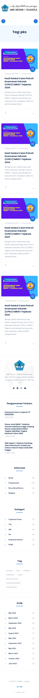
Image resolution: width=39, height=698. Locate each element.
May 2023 (12, 648)
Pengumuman (11, 52)
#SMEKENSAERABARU (13, 583)
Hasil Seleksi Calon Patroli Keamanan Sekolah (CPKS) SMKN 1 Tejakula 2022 (19, 310)
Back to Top (20, 692)
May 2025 (12, 628)
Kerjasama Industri (16, 540)
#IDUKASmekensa (12, 579)
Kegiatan (12, 493)
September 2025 (15, 623)
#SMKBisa (26, 570)
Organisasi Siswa (15, 519)
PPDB (11, 545)
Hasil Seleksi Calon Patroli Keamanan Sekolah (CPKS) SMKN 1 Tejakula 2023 (19, 232)
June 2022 (13, 664)
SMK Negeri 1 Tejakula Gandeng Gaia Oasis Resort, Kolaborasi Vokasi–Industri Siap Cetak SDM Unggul (18, 446)
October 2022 (14, 659)
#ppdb (20, 575)
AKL (10, 530)
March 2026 (13, 618)
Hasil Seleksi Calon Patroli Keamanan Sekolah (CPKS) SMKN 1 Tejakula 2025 (19, 83)
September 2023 (15, 643)
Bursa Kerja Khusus (16, 488)
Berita (11, 478)
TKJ (10, 524)
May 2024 (12, 638)
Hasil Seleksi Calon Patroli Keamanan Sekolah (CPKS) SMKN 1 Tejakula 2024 (19, 158)
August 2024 (13, 633)
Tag (19, 36)
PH (10, 535)
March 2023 (13, 653)
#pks (18, 570)
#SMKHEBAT (10, 575)
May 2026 (12, 613)
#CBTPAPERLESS (11, 587)
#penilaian (9, 570)
